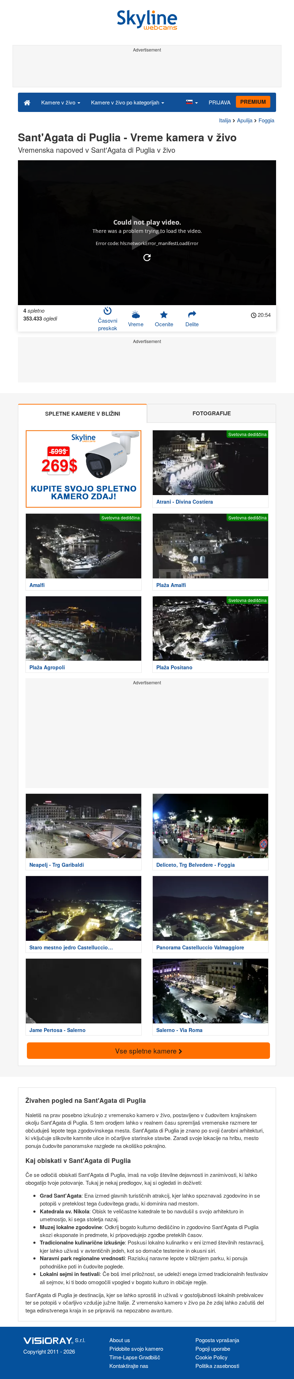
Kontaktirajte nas (128, 1365)
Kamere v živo (59, 102)
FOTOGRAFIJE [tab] (212, 413)
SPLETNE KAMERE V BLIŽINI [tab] (82, 413)
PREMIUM (253, 102)
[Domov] (27, 102)
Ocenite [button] (164, 324)
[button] (191, 102)
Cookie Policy (211, 1357)
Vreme (135, 324)
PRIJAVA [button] (220, 102)
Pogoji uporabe (212, 1348)
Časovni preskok (107, 324)
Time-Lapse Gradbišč (134, 1357)
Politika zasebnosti (217, 1365)
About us (119, 1340)
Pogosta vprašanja (217, 1340)
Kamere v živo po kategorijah (126, 102)
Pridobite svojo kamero (136, 1348)
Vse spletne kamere (147, 1050)
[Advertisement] (146, 71)
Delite (192, 324)
